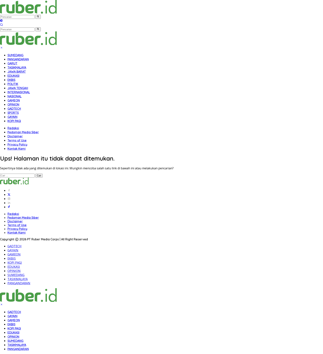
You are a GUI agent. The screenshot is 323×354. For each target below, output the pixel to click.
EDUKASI (13, 76)
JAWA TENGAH (17, 88)
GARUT (12, 63)
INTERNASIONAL (18, 92)
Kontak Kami (16, 148)
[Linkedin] (8, 203)
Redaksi (13, 128)
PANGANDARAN (18, 59)
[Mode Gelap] (1, 21)
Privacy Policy (17, 144)
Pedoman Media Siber (23, 132)
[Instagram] (8, 199)
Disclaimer (15, 136)
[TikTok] (8, 207)
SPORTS (13, 113)
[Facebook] (8, 190)
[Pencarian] (1, 25)
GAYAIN (12, 117)
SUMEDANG (15, 55)
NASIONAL (14, 96)
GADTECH (14, 108)
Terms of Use (17, 140)
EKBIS (11, 80)
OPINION (13, 104)
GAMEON (13, 100)
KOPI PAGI (14, 121)
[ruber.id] (53, 12)
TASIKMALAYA (16, 67)
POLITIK (12, 84)
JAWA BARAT (16, 71)
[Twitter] (8, 195)
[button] (38, 17)
